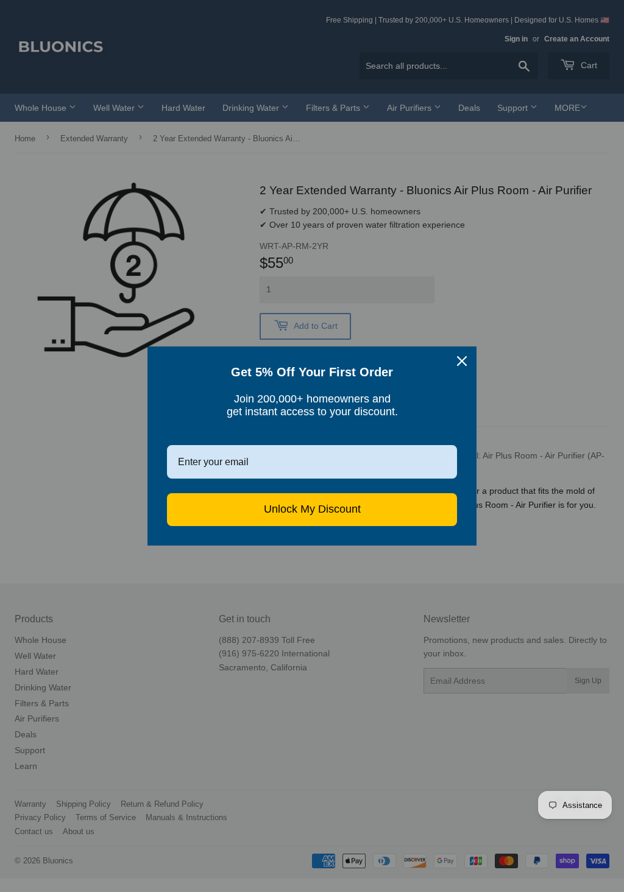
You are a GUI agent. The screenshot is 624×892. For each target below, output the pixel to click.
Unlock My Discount (312, 509)
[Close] (462, 361)
